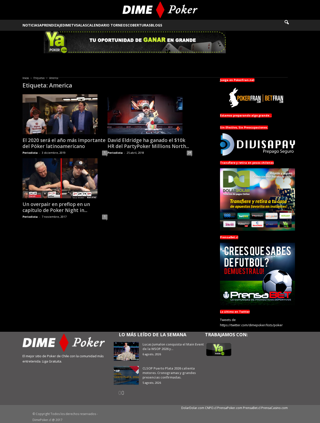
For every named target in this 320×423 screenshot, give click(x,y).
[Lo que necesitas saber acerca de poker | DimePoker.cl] (160, 10)
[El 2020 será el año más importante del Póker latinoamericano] (65, 114)
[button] (290, 25)
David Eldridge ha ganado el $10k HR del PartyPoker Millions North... (148, 143)
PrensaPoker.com (229, 408)
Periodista (30, 152)
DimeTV (69, 25)
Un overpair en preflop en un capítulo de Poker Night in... (56, 207)
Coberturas (139, 25)
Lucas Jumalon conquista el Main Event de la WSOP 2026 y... (173, 346)
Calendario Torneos (107, 25)
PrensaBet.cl (251, 408)
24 (189, 152)
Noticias (30, 25)
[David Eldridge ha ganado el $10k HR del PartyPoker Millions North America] (150, 114)
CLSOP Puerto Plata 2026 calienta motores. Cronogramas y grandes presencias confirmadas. (169, 373)
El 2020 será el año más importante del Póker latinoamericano (64, 143)
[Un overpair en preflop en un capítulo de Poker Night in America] (65, 178)
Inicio (25, 78)
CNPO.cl (210, 408)
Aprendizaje (50, 25)
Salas (81, 25)
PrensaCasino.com (274, 408)
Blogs (156, 25)
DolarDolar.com (192, 408)
